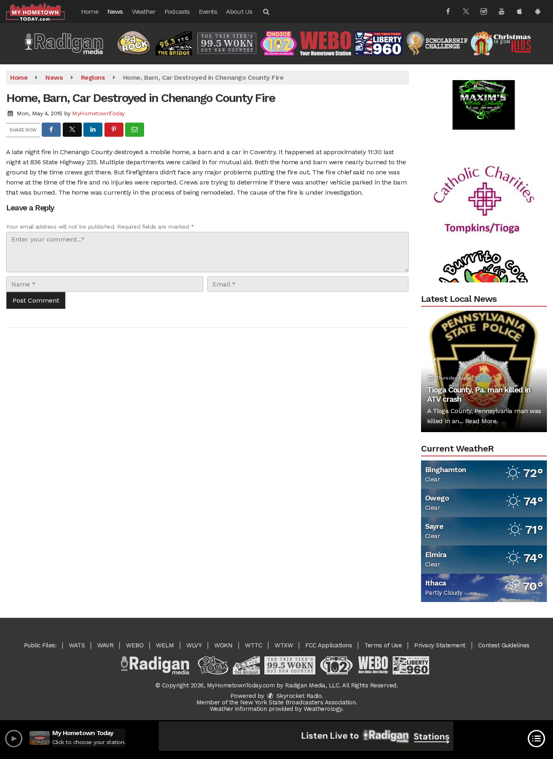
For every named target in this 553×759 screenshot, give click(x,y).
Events (208, 11)
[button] (265, 11)
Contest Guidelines (504, 645)
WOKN (223, 645)
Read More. (481, 421)
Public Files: (40, 645)
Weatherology (323, 708)
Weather (143, 11)
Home (89, 11)
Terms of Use (383, 645)
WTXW (283, 645)
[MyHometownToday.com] (41, 11)
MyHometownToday (98, 113)
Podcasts (177, 11)
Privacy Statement (440, 645)
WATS (77, 645)
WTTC (253, 645)
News (115, 11)
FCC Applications (328, 645)
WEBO (134, 645)
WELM (165, 645)
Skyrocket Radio (297, 696)
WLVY (194, 645)
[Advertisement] (483, 85)
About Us (239, 11)
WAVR (105, 645)
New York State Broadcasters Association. (298, 702)
